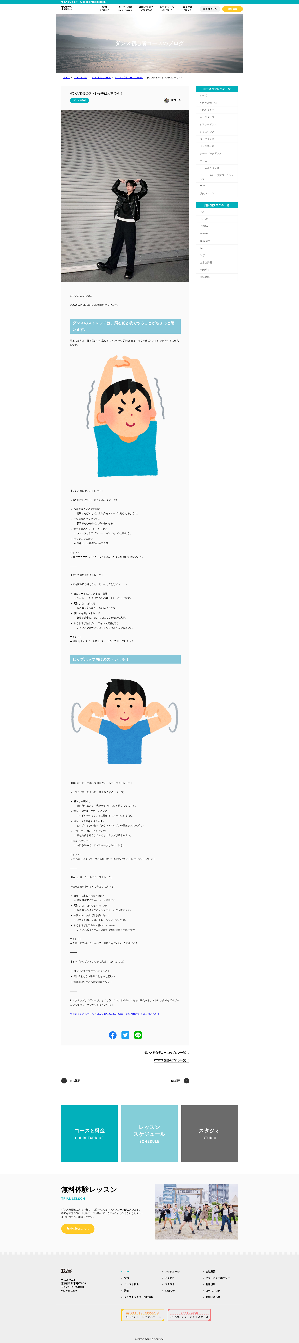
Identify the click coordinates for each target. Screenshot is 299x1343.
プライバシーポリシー (218, 1277)
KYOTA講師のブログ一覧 (170, 1060)
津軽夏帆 (205, 277)
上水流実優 (206, 262)
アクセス (170, 1277)
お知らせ (170, 1290)
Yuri (202, 248)
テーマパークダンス (211, 153)
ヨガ (202, 186)
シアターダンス (208, 124)
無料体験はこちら (78, 1228)
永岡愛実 (205, 269)
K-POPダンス (207, 110)
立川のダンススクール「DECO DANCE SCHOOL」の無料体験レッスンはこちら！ (115, 1013)
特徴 (126, 1277)
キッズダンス (207, 117)
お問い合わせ (213, 1297)
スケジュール (172, 1271)
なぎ (202, 255)
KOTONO (205, 219)
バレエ (203, 160)
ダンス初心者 (79, 100)
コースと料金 (131, 1284)
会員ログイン (210, 9)
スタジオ (170, 1284)
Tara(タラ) (205, 240)
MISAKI (204, 233)
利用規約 (210, 1284)
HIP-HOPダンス (208, 102)
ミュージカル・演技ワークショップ (217, 177)
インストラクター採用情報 (138, 1297)
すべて (203, 95)
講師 (126, 1290)
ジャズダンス (207, 131)
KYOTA (176, 100)
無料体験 (232, 9)
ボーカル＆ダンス (209, 168)
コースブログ (213, 1290)
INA (202, 211)
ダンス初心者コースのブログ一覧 (165, 1052)
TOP (126, 1271)
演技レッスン (207, 193)
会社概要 (210, 1271)
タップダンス (207, 139)
